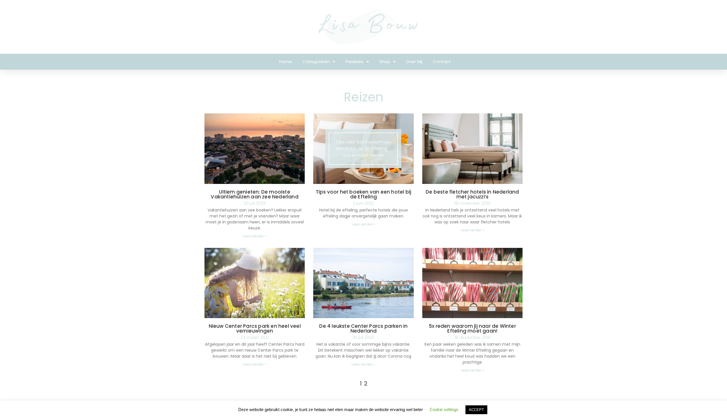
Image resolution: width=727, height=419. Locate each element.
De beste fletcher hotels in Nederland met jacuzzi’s (472, 194)
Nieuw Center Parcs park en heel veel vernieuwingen (255, 328)
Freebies (355, 62)
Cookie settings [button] (444, 409)
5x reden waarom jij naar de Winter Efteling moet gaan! (472, 328)
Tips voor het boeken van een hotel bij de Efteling (363, 194)
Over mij (414, 62)
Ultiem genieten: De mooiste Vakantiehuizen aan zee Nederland (254, 194)
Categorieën (316, 62)
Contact (442, 62)
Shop (384, 62)
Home (285, 62)
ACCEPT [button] (476, 410)
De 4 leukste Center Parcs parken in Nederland (363, 328)
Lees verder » (254, 236)
